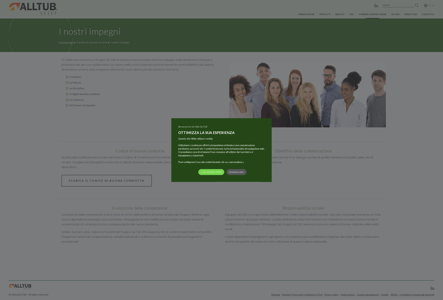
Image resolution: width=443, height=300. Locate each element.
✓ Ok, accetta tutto (211, 172)
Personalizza (236, 172)
